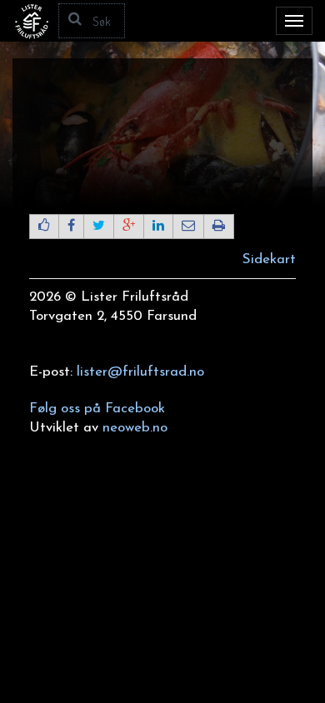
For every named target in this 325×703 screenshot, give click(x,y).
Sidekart (269, 259)
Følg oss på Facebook (97, 408)
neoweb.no (135, 428)
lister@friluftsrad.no (140, 372)
